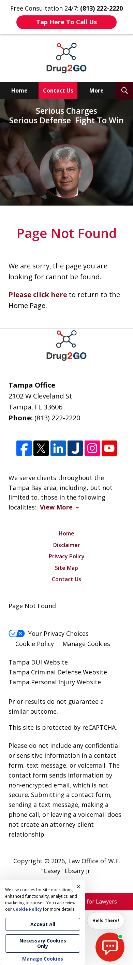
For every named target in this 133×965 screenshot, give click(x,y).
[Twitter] (41, 448)
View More (56, 507)
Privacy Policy (67, 556)
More (96, 90)
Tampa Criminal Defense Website (58, 672)
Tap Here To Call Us (66, 22)
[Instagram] (92, 448)
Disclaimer (66, 545)
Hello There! (105, 920)
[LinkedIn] (58, 448)
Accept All (42, 924)
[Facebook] (24, 448)
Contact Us (58, 90)
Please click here (38, 294)
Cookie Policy (34, 644)
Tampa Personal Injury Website (55, 682)
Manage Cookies (86, 644)
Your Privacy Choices (58, 633)
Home (19, 90)
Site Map (66, 568)
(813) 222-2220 (57, 417)
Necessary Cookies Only (42, 943)
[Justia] (75, 448)
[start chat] (109, 947)
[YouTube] (109, 448)
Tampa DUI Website (38, 662)
